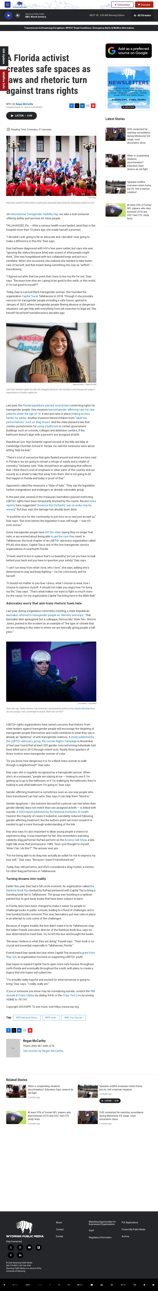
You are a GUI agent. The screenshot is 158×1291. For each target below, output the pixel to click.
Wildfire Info (4, 80)
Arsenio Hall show (82, 708)
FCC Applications (130, 1222)
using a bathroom (48, 426)
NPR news (50, 1017)
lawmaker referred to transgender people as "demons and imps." (45, 615)
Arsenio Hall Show (75, 840)
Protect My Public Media (133, 1229)
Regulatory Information (100, 1237)
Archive (125, 1236)
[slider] (22, 15)
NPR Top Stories (73, 1017)
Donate (145, 4)
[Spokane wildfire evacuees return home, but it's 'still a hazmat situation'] (116, 187)
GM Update (4, 56)
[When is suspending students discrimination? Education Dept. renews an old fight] (116, 160)
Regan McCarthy (24, 104)
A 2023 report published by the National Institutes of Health (52, 811)
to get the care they (62, 536)
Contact (60, 1229)
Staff (91, 1230)
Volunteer (123, 4)
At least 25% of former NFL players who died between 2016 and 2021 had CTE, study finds (139, 212)
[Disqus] (79, 1169)
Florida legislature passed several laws (47, 405)
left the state (53, 532)
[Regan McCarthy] (13, 1048)
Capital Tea (28, 296)
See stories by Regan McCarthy (43, 1051)
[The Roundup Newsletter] (129, 87)
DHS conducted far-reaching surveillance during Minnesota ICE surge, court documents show (138, 136)
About (59, 1222)
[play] (8, 15)
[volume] (17, 15)
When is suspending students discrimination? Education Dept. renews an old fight (138, 162)
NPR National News (26, 1017)
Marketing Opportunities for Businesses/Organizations (102, 1223)
